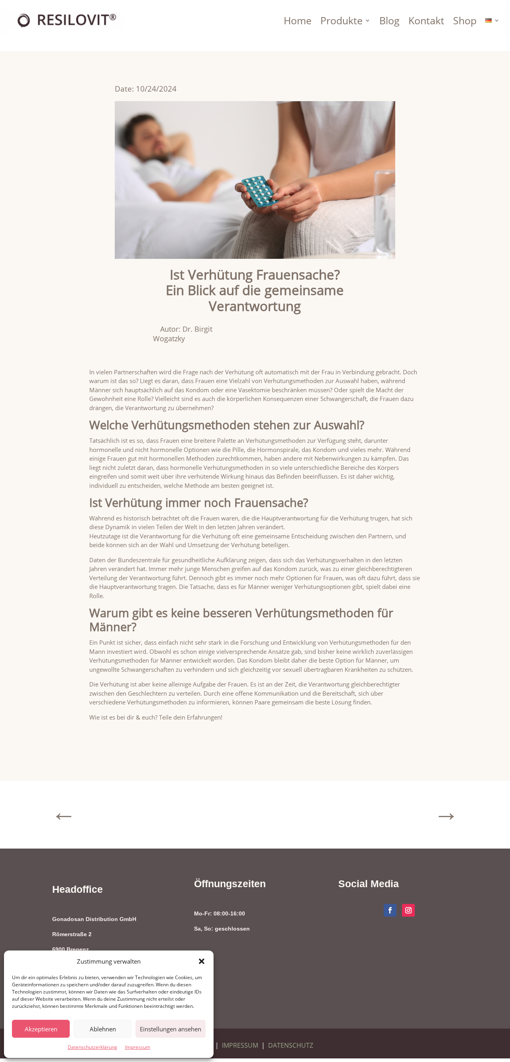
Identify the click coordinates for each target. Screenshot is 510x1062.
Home (298, 20)
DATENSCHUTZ (290, 1045)
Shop (465, 20)
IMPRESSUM (240, 1045)
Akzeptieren (41, 1029)
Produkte (341, 20)
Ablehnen (103, 1029)
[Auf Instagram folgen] (408, 910)
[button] (202, 961)
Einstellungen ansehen (170, 1029)
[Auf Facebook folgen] (390, 910)
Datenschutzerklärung (92, 1047)
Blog (389, 20)
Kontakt (426, 20)
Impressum (137, 1047)
